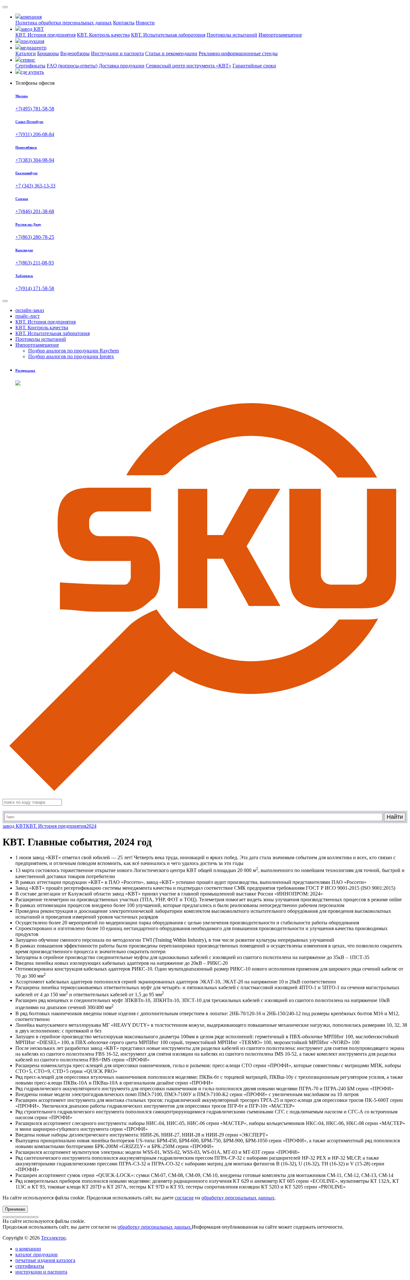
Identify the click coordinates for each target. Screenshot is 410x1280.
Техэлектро (53, 1238)
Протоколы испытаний (232, 35)
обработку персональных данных (238, 1197)
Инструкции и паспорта (117, 53)
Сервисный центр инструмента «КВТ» (188, 65)
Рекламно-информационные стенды (238, 53)
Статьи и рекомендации (171, 53)
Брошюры (48, 53)
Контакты (124, 22)
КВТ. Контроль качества (103, 35)
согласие (184, 1197)
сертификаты (29, 1266)
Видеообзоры (75, 53)
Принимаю (15, 1209)
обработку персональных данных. (155, 1227)
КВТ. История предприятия (45, 35)
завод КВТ (14, 826)
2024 (91, 826)
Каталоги (25, 53)
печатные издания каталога (45, 1260)
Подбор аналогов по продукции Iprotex (71, 356)
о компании (28, 1248)
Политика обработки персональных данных (63, 22)
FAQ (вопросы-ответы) (72, 65)
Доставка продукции (121, 65)
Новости (145, 22)
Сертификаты (30, 65)
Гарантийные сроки (254, 65)
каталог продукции (36, 1254)
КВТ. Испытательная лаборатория (168, 35)
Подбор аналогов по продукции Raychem (73, 350)
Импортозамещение (280, 35)
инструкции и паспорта (41, 1272)
